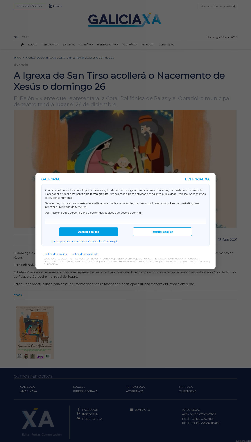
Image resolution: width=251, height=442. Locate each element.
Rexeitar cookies (162, 231)
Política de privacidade (84, 253)
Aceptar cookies (88, 231)
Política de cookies (55, 253)
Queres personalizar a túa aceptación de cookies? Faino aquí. (85, 241)
